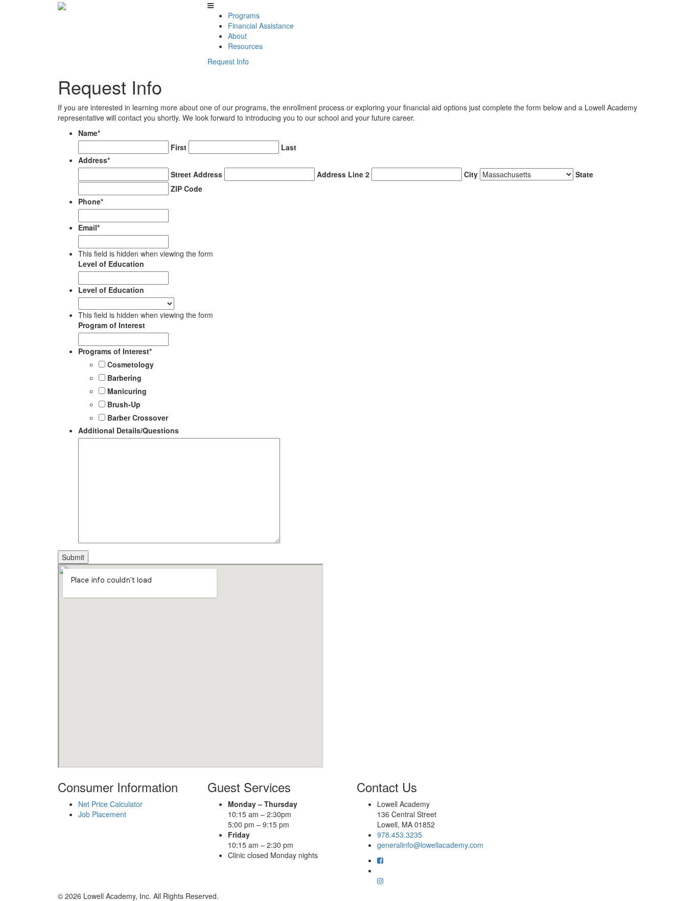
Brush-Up (124, 404)
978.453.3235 (399, 834)
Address (94, 160)
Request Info (228, 61)
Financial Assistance (261, 25)
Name (89, 133)
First (179, 147)
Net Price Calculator (110, 804)
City (471, 174)
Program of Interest (111, 325)
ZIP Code (186, 188)
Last (288, 147)
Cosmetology (130, 364)
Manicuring (127, 391)
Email (89, 227)
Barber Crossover (137, 417)
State (584, 174)
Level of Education (111, 264)
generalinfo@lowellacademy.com (430, 845)
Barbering (124, 378)
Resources (245, 46)
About (237, 36)
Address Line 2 (343, 174)
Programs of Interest (115, 351)
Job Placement (102, 814)
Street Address (196, 174)
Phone (90, 201)
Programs (244, 15)
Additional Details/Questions (128, 430)
